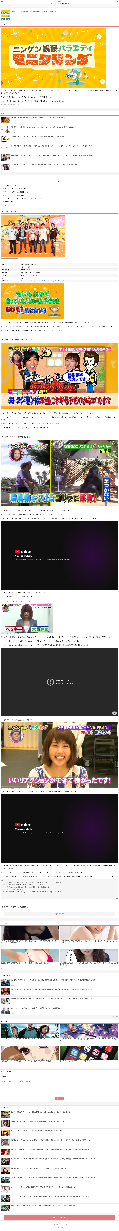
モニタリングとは (11, 185)
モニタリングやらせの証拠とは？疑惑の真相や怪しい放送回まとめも (34, 11)
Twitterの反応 (9, 201)
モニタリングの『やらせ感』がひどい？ (18, 188)
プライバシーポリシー (64, 1224)
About (51, 1224)
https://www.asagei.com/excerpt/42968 (12, 895)
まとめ (7, 205)
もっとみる (115, 1016)
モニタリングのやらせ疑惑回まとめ (16, 192)
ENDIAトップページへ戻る (59, 1217)
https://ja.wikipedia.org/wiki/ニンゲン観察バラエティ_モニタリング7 (42, 281)
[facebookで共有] (5, 19)
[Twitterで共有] (2, 19)
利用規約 (56, 1224)
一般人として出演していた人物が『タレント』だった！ (24, 198)
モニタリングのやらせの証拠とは (16, 195)
